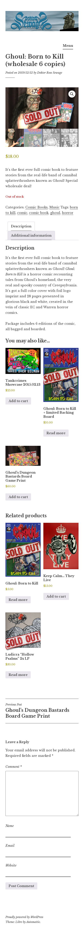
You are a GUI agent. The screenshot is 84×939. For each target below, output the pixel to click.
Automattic (33, 922)
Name (9, 826)
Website (10, 865)
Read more (55, 433)
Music (54, 207)
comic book (38, 213)
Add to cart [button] (18, 401)
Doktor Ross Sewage (49, 72)
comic (22, 213)
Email (9, 846)
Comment (13, 767)
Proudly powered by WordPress (24, 917)
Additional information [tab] (31, 235)
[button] (71, 94)
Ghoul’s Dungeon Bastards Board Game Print (37, 711)
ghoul (55, 213)
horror (67, 213)
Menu (68, 46)
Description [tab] (21, 226)
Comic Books (36, 207)
